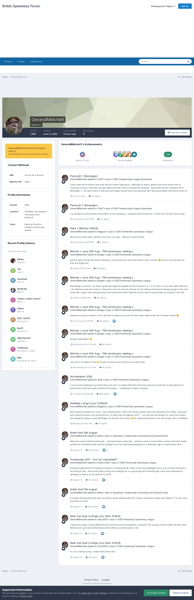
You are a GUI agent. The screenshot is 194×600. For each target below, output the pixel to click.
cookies (22, 593)
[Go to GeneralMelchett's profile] (65, 178)
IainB (99, 379)
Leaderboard (36, 61)
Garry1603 (102, 519)
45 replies (102, 423)
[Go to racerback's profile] (13, 280)
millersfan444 (23, 338)
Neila (99, 436)
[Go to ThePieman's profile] (13, 349)
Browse (8, 61)
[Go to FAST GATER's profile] (13, 319)
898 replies (104, 394)
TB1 (19, 269)
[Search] (188, 61)
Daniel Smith (103, 462)
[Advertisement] (97, 35)
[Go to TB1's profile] (13, 270)
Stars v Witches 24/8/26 (84, 228)
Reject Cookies (181, 593)
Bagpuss (101, 231)
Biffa (19, 358)
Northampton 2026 (81, 376)
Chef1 (100, 179)
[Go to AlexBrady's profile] (13, 290)
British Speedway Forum (21, 6)
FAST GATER (23, 318)
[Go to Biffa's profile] (13, 359)
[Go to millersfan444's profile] (13, 339)
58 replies (101, 268)
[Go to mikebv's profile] (13, 260)
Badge (100, 254)
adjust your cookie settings (94, 593)
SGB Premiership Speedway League (134, 231)
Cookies (105, 580)
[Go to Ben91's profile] (13, 329)
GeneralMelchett (78, 179)
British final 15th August (83, 432)
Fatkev (20, 308)
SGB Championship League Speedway (132, 179)
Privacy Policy (91, 580)
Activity (21, 61)
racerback (22, 279)
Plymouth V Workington (84, 176)
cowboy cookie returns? (29, 299)
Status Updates (174, 61)
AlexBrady (22, 289)
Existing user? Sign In (162, 6)
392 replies (93, 450)
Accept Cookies (157, 593)
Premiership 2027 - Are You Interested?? (93, 459)
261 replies (93, 480)
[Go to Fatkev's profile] (13, 309)
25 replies (96, 196)
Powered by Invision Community (97, 583)
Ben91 (20, 328)
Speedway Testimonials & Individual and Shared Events (140, 436)
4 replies (103, 242)
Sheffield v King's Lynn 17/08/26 (88, 403)
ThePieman (22, 348)
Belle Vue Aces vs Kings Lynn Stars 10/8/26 (95, 516)
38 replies (92, 533)
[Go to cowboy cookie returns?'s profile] (13, 300)
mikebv (20, 259)
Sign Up (185, 6)
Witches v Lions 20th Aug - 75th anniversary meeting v (101, 251)
